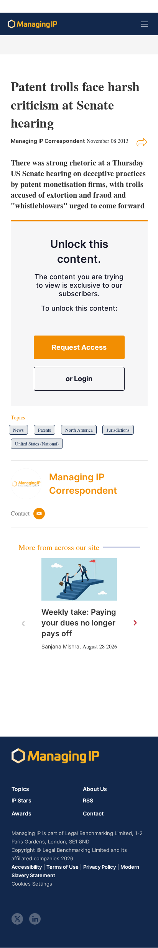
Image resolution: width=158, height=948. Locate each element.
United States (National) (37, 443)
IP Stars (21, 800)
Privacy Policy (99, 867)
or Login (79, 379)
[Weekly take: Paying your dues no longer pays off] (79, 579)
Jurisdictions (118, 430)
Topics (20, 789)
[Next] (134, 623)
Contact (93, 813)
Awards (21, 813)
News (18, 430)
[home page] (32, 24)
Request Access (79, 347)
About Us (95, 789)
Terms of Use (62, 867)
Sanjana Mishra (60, 646)
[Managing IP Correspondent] (30, 483)
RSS (88, 800)
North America (78, 430)
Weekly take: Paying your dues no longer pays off (78, 622)
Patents (44, 430)
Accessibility (27, 867)
